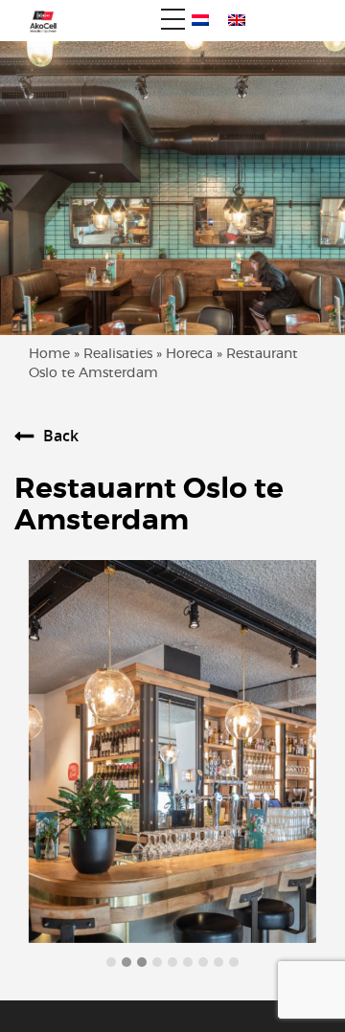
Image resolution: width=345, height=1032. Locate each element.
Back (61, 435)
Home (49, 354)
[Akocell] (36, 20)
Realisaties (117, 354)
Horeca (189, 354)
